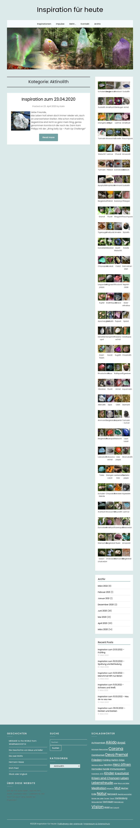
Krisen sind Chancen (105, 778)
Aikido (111, 742)
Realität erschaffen (125, 794)
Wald (107, 807)
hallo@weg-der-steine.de (70, 823)
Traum (112, 798)
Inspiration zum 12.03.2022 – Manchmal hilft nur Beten (111, 674)
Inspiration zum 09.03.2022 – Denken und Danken (111, 709)
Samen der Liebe (97, 798)
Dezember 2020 (106, 604)
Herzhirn (108, 764)
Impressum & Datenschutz (97, 823)
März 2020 (103, 629)
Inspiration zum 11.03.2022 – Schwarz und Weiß (111, 686)
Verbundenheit (96, 802)
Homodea (96, 769)
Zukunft (116, 808)
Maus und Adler (123, 783)
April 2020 (102, 623)
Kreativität (122, 773)
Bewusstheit (103, 749)
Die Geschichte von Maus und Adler (26, 750)
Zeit (111, 808)
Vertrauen (108, 801)
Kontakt (85, 23)
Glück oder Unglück (18, 774)
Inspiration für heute (70, 9)
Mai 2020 (102, 617)
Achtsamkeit (98, 742)
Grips (121, 760)
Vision (97, 806)
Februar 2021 (104, 592)
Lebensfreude (102, 783)
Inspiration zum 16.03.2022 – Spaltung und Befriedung (111, 662)
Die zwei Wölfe (16, 756)
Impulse (60, 23)
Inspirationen (44, 23)
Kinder (109, 773)
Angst (121, 742)
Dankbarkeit (98, 755)
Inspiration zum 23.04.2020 (48, 99)
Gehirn (114, 760)
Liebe (115, 783)
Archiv (97, 23)
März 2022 (103, 585)
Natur (102, 793)
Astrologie (95, 749)
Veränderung (118, 802)
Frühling (106, 760)
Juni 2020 (102, 610)
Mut (117, 788)
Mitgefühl (110, 789)
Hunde (106, 769)
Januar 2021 (104, 598)
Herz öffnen (122, 764)
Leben (124, 778)
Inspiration (95, 774)
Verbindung (121, 798)
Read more (49, 137)
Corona (116, 748)
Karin (62, 106)
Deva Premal (116, 754)
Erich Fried (13, 768)
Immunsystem (117, 769)
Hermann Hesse (16, 762)
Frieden (96, 760)
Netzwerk (112, 794)
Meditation (98, 788)
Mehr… (72, 23)
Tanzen (106, 798)
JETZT (102, 774)
